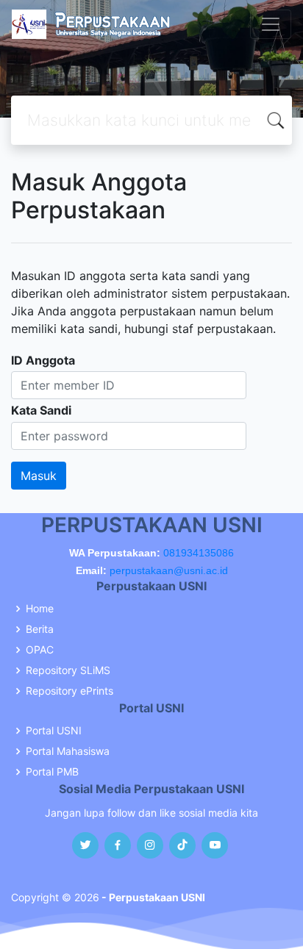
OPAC (40, 650)
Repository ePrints (69, 691)
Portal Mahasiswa (68, 751)
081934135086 (198, 553)
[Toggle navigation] (270, 24)
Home (40, 609)
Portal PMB (52, 772)
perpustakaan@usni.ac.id (169, 570)
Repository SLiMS (68, 670)
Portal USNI (54, 731)
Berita (40, 629)
